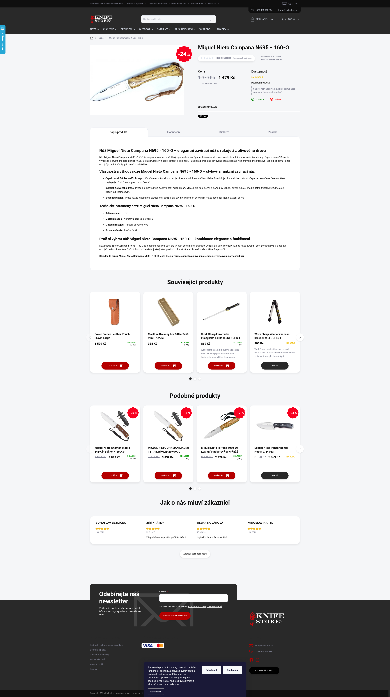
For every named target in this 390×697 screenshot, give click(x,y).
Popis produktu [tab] (119, 132)
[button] (190, 379)
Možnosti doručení (261, 83)
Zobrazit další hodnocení (195, 554)
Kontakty (212, 3)
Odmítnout (211, 670)
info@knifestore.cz (264, 645)
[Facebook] (251, 659)
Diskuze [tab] (224, 132)
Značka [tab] (272, 132)
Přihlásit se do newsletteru (175, 615)
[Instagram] (257, 659)
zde (177, 684)
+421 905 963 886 (263, 651)
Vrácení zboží (197, 3)
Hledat (212, 19)
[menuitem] (95, 29)
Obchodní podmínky (157, 3)
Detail (275, 365)
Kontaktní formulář (264, 670)
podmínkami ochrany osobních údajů (205, 606)
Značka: (271, 60)
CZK (290, 3)
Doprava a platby (135, 3)
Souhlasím (233, 670)
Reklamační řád (178, 3)
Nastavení (155, 691)
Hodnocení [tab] (174, 132)
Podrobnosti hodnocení (242, 58)
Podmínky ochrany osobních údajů (106, 3)
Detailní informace (207, 107)
